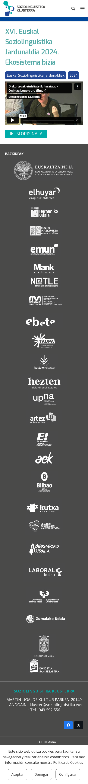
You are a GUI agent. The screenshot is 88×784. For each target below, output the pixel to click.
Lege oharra (46, 742)
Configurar (68, 774)
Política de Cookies (68, 762)
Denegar (41, 774)
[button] (73, 8)
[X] (78, 725)
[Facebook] (68, 725)
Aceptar (17, 774)
